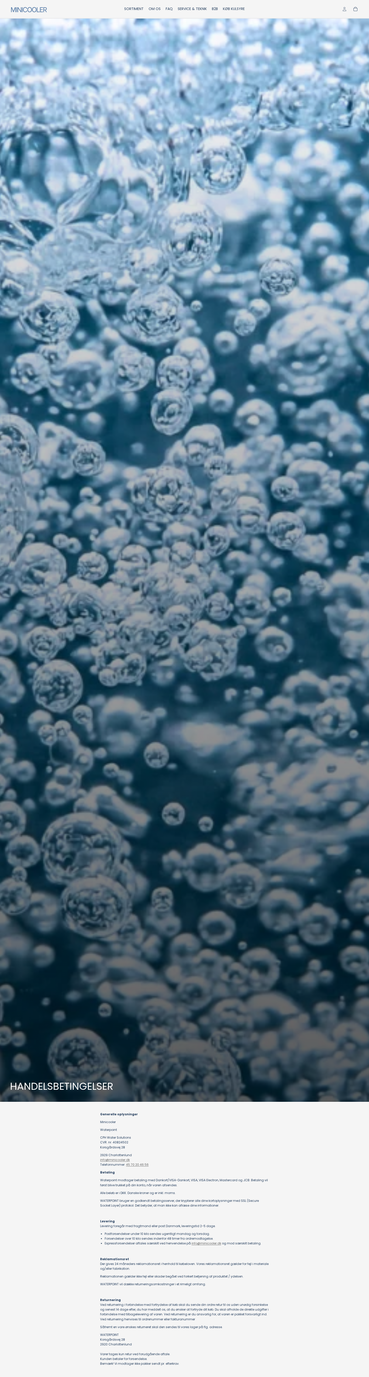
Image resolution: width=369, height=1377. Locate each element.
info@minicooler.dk (115, 1160)
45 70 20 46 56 (137, 1164)
